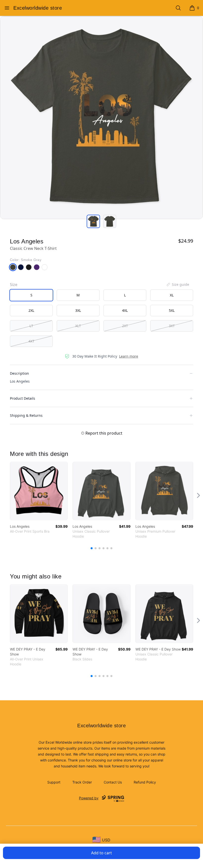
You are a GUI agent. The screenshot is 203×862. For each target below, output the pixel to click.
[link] (38, 491)
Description (19, 373)
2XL (31, 310)
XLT (78, 325)
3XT (172, 325)
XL (172, 295)
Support (53, 782)
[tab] (93, 221)
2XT (125, 325)
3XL (78, 310)
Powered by (89, 798)
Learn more (128, 356)
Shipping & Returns (26, 415)
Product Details (22, 398)
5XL (172, 310)
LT (31, 325)
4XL (125, 310)
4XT (31, 341)
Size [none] (13, 284)
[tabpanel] (101, 117)
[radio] (31, 295)
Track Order (82, 782)
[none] (177, 284)
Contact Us (113, 782)
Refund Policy (145, 782)
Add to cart (101, 853)
